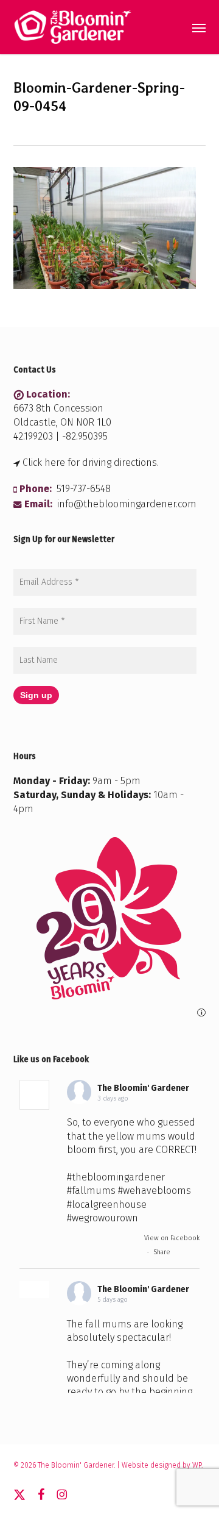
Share (161, 1252)
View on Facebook (172, 1238)
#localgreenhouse (107, 1204)
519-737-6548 (84, 489)
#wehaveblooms (154, 1190)
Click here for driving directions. (91, 462)
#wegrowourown (102, 1218)
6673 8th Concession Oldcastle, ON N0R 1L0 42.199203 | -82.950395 (62, 422)
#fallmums (91, 1190)
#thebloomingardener (116, 1177)
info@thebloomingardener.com (126, 504)
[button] (199, 27)
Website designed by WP (161, 1465)
